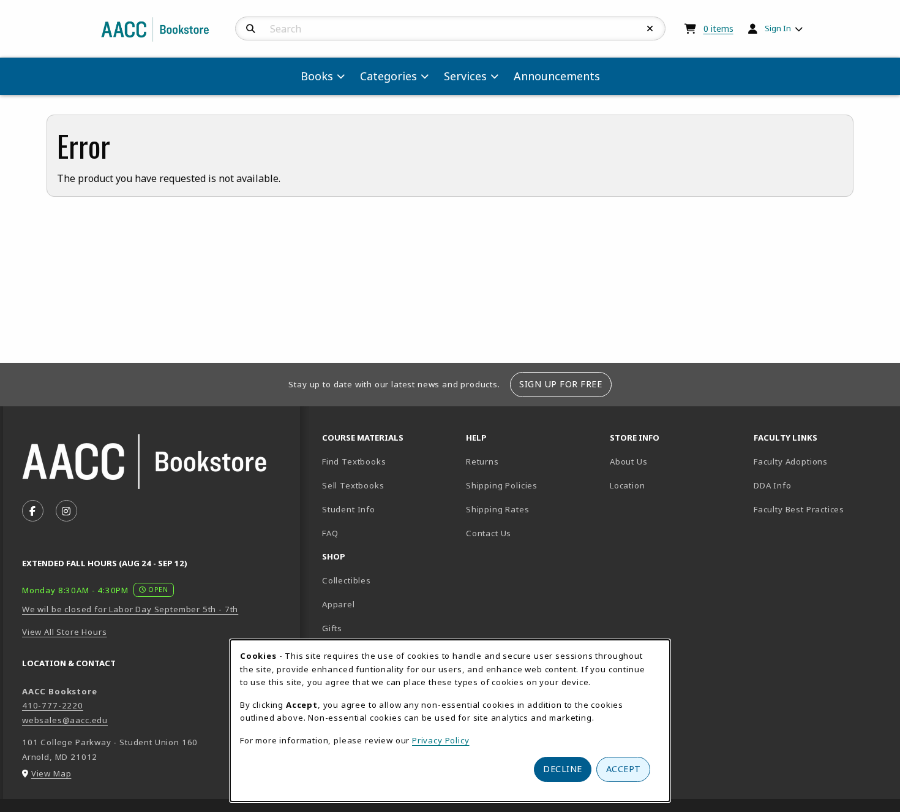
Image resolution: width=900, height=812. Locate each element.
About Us (629, 461)
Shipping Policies (502, 485)
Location (670, 485)
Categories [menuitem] (388, 76)
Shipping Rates (498, 509)
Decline (562, 769)
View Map (51, 773)
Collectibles (346, 580)
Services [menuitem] (465, 76)
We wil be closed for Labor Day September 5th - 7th (130, 609)
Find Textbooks (354, 461)
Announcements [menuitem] (557, 76)
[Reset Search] (650, 28)
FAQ (330, 533)
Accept (623, 769)
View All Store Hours (64, 631)
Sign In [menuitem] (778, 28)
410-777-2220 (52, 705)
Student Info (348, 509)
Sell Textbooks (353, 485)
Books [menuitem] (317, 76)
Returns (482, 461)
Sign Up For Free (560, 384)
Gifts (332, 628)
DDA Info (773, 485)
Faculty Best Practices (799, 509)
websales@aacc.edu (65, 720)
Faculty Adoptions (791, 461)
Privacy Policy (441, 740)
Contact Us (488, 533)
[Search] (250, 28)
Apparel (338, 604)
